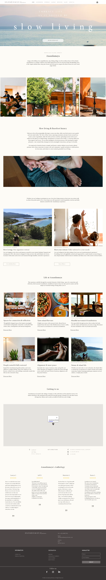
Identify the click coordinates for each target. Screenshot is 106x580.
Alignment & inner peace (47, 365)
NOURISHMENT (41, 318)
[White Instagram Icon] (53, 572)
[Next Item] (104, 97)
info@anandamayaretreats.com (65, 537)
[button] (97, 2)
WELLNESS (40, 362)
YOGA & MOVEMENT (77, 318)
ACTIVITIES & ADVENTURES (79, 362)
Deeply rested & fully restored (14, 365)
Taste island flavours (45, 321)
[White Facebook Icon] (47, 572)
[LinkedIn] (59, 572)
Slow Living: (16, 250)
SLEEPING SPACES (8, 362)
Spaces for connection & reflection (17, 320)
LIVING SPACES (8, 318)
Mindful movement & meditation (84, 321)
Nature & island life (78, 365)
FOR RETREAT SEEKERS (10, 247)
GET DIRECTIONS (53, 449)
